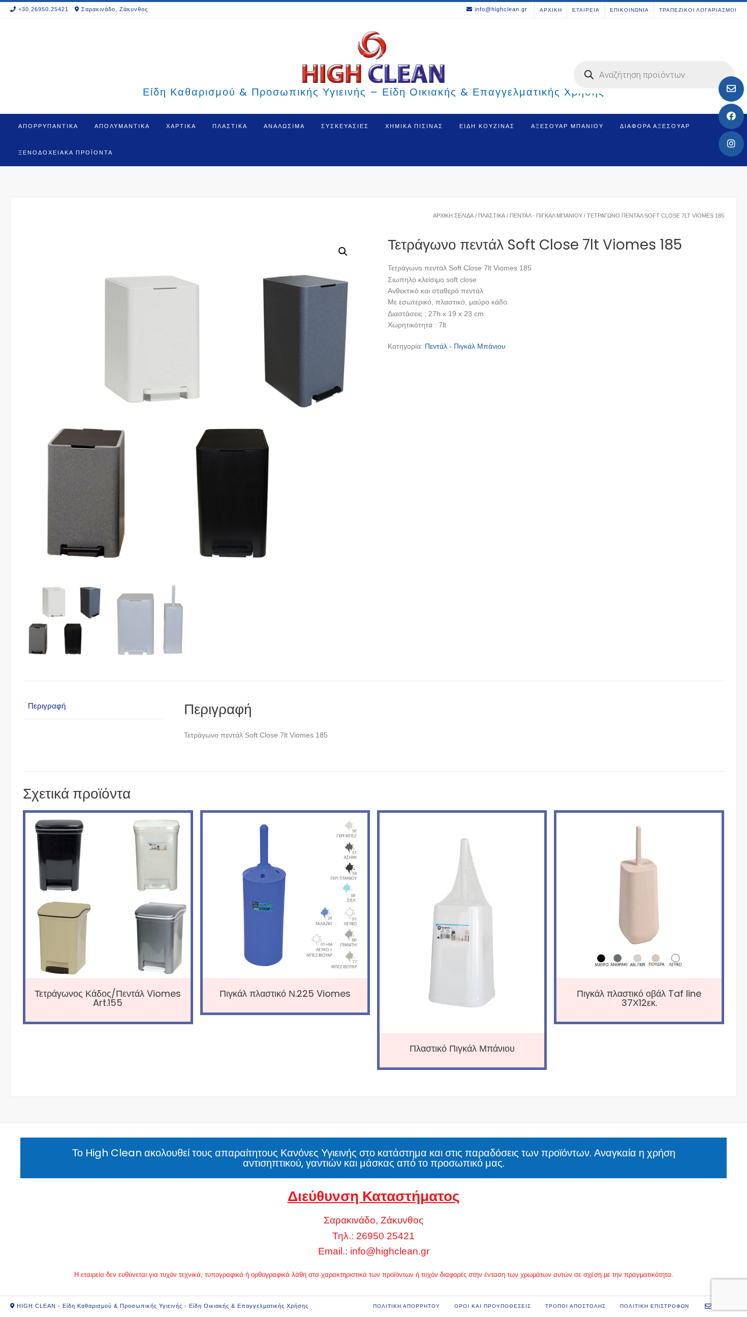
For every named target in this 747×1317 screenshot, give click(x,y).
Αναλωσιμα (284, 126)
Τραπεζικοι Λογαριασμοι (698, 10)
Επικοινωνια (629, 10)
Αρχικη (551, 10)
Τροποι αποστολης (575, 1306)
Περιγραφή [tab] (47, 705)
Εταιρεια (586, 10)
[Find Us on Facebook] (731, 116)
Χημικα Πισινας (414, 126)
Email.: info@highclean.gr (373, 1251)
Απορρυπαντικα (48, 126)
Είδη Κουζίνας (487, 126)
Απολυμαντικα (122, 126)
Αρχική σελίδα (453, 215)
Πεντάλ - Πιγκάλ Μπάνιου (546, 215)
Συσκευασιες (345, 126)
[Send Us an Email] (731, 89)
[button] (343, 251)
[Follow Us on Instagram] (731, 144)
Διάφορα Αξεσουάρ (655, 126)
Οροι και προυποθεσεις (492, 1306)
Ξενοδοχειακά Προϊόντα (65, 152)
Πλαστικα (229, 126)
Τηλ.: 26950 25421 (373, 1236)
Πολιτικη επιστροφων (654, 1306)
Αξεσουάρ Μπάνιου (567, 126)
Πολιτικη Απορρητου (406, 1306)
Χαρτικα (181, 126)
